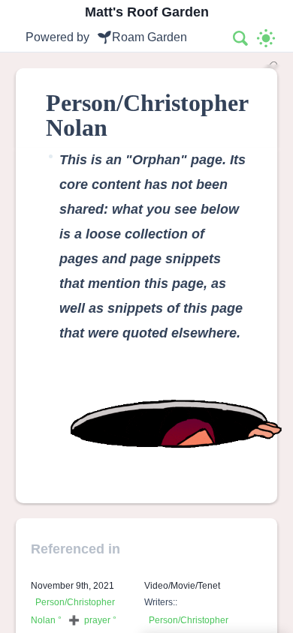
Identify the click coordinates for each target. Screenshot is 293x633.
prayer (97, 620)
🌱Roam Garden (142, 37)
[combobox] (241, 38)
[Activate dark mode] (266, 38)
